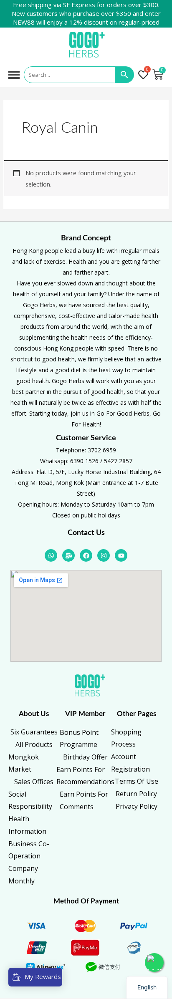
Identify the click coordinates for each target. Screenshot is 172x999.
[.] (144, 75)
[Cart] (157, 74)
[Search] (124, 74)
